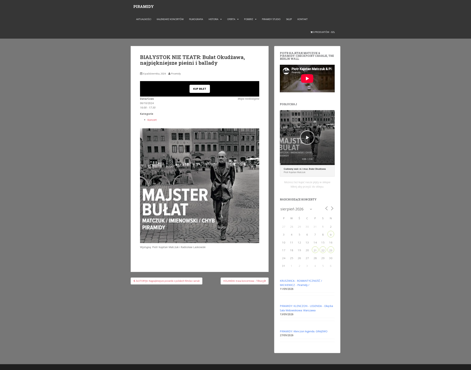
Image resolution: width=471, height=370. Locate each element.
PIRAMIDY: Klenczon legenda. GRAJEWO (303, 331)
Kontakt (303, 19)
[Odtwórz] (307, 137)
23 (330, 250)
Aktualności (143, 19)
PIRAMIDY (143, 6)
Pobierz (248, 19)
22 (323, 250)
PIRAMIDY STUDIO (271, 19)
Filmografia (196, 19)
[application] (307, 137)
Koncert (152, 120)
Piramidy (176, 73)
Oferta (231, 19)
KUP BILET (199, 88)
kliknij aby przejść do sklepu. (307, 186)
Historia (213, 19)
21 (315, 250)
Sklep (289, 19)
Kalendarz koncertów (170, 19)
